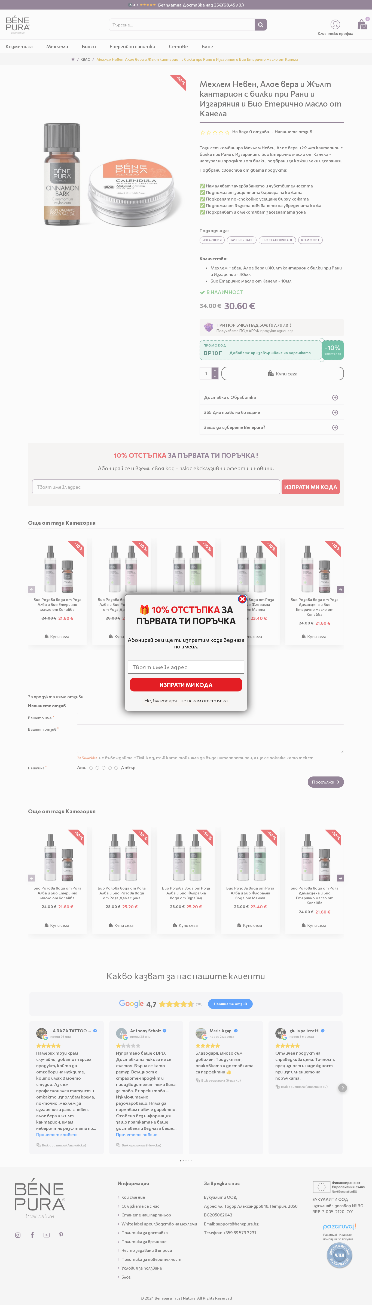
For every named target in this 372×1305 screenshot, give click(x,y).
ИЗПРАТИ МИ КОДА (186, 684)
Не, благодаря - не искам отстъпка (186, 700)
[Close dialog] (242, 599)
